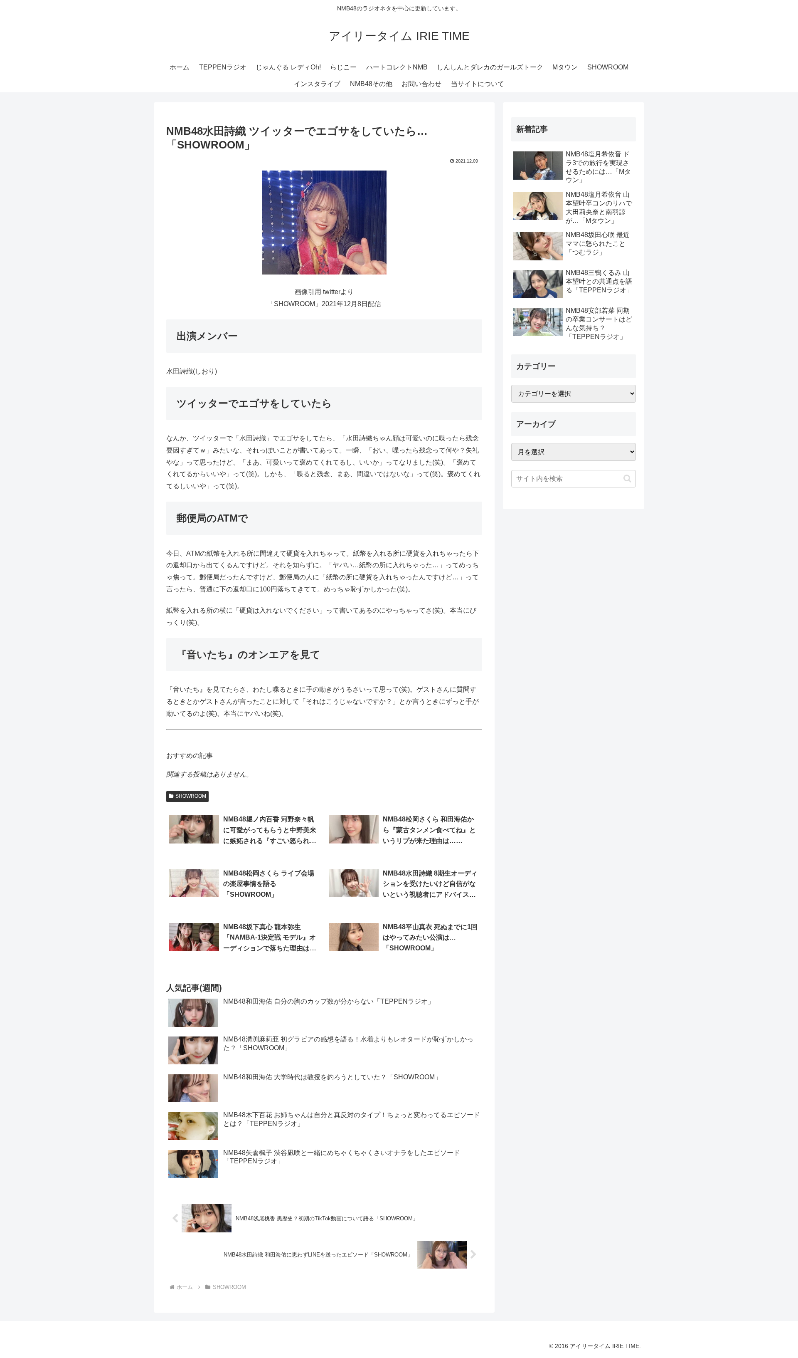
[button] (627, 478)
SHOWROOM (190, 796)
